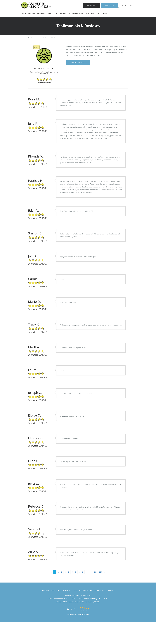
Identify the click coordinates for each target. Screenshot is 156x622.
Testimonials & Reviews (50, 38)
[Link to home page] (35, 5)
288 (95, 572)
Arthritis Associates (34, 38)
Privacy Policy (66, 590)
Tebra (87, 614)
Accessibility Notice (97, 590)
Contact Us (110, 590)
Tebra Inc (56, 590)
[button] (109, 5)
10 (86, 572)
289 (100, 572)
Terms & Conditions (81, 590)
